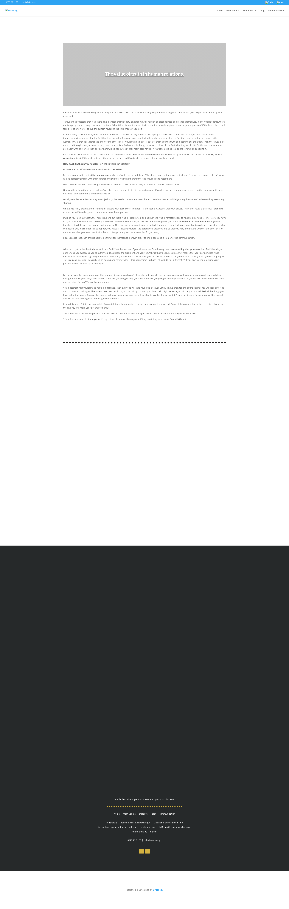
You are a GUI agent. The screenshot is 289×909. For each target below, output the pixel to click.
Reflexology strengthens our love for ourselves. (98, 413)
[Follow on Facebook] (141, 851)
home (219, 10)
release (133, 827)
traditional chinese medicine (168, 823)
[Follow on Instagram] (147, 851)
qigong (153, 832)
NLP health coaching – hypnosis (175, 827)
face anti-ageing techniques (112, 827)
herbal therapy (139, 832)
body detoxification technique (136, 823)
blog (262, 10)
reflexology (111, 823)
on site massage (148, 827)
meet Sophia (232, 10)
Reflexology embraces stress (85, 444)
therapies (248, 10)
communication (276, 10)
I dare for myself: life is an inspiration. (92, 506)
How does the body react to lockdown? (92, 381)
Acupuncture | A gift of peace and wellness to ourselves (104, 475)
